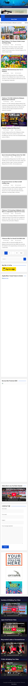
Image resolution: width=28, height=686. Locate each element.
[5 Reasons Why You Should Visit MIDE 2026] (14, 230)
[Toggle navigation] (6, 16)
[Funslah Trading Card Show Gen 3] (14, 119)
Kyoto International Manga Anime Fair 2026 (13, 155)
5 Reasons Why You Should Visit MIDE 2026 (13, 238)
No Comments (18, 44)
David (12, 44)
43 (16, 253)
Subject (3, 520)
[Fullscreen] (24, 500)
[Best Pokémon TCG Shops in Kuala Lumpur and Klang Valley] (14, 33)
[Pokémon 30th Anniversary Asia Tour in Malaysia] (14, 61)
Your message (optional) (7, 526)
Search (24, 259)
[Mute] (22, 500)
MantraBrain (14, 684)
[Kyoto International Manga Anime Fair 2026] (14, 146)
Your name (4, 508)
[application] (14, 494)
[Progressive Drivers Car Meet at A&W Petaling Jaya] (14, 173)
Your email (4, 514)
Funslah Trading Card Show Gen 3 (11, 128)
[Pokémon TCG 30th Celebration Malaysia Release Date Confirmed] (14, 89)
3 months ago (6, 73)
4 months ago (6, 213)
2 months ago (6, 44)
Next (21, 253)
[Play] (3, 500)
